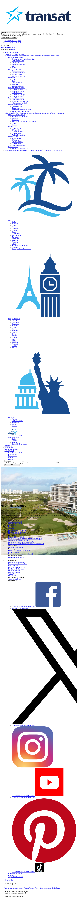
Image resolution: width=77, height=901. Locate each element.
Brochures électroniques (16, 569)
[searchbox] (13, 461)
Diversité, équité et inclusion (17, 532)
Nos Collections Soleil (15, 547)
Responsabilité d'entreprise (17, 530)
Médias (10, 527)
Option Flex (12, 574)
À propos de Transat (15, 522)
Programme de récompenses (14, 54)
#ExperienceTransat (15, 873)
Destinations (33, 150)
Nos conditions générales (16, 537)
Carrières (11, 528)
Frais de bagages (14, 552)
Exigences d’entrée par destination (19, 550)
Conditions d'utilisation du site (18, 540)
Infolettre (11, 875)
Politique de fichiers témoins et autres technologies (25, 539)
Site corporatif (9, 451)
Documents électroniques (16, 562)
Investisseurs (12, 525)
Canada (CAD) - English (13, 41)
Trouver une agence (11, 449)
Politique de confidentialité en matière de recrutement (26, 544)
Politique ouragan (14, 570)
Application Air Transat (15, 877)
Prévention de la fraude (16, 557)
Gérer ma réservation (8, 47)
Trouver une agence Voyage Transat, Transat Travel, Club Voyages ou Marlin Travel (32, 888)
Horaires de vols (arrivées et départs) (20, 554)
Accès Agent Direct (14, 579)
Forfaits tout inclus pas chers (17, 564)
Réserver (32, 56)
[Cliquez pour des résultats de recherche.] (23, 461)
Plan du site (12, 576)
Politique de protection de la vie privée (21, 542)
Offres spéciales (35, 113)
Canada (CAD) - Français (13, 42)
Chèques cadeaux (14, 572)
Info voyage (8, 446)
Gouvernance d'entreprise (16, 523)
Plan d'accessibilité (14, 534)
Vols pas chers (13, 565)
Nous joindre (9, 447)
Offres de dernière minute (16, 567)
